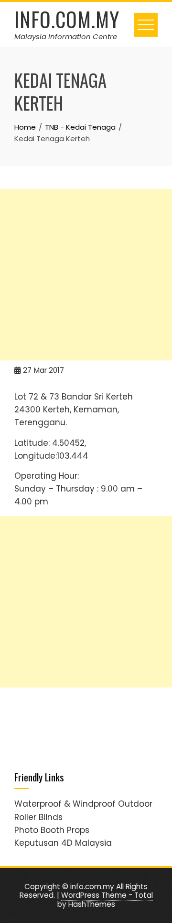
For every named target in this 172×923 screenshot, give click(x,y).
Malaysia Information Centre (65, 36)
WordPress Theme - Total (107, 895)
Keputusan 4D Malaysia (63, 843)
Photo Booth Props (51, 830)
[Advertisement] (86, 274)
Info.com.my (66, 19)
